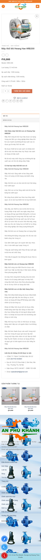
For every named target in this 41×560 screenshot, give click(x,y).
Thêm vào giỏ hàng (22, 91)
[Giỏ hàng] (37, 6)
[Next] (40, 401)
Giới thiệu (4, 466)
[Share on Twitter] (10, 101)
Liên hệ (3, 470)
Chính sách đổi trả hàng (9, 500)
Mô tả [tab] (5, 116)
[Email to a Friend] (14, 101)
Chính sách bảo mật (8, 496)
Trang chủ (5, 45)
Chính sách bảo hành (8, 493)
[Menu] (3, 6)
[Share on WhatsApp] (3, 101)
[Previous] (1, 401)
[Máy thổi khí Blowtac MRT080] (30, 396)
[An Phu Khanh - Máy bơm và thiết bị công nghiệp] (20, 6)
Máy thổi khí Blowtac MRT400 (10, 407)
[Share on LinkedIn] (21, 101)
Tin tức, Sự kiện (7, 477)
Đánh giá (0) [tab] (7, 120)
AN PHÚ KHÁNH (16, 359)
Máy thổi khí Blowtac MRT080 (30, 407)
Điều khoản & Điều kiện (9, 462)
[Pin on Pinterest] (17, 101)
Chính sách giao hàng (8, 504)
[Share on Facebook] (7, 101)
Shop (3, 474)
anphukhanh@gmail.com (19, 372)
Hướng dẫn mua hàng (8, 515)
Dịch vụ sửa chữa (7, 508)
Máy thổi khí (15, 45)
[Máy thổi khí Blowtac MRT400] (10, 396)
